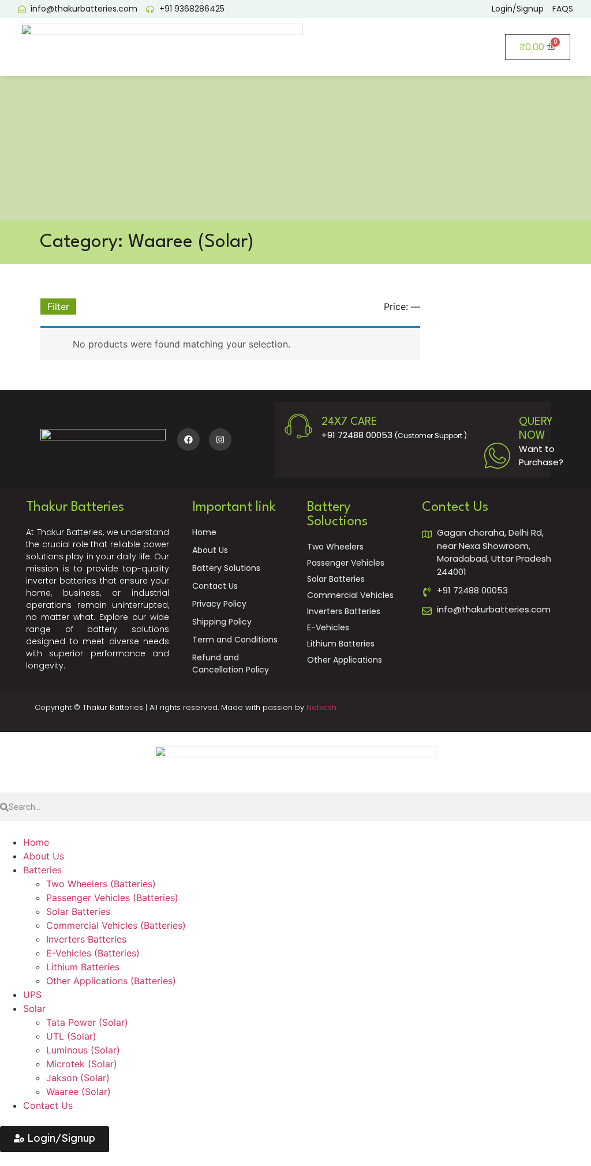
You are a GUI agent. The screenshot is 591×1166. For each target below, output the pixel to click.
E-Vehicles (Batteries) (93, 953)
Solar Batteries (78, 911)
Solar (34, 1008)
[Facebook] (188, 439)
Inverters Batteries (86, 939)
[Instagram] (220, 439)
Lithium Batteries (82, 967)
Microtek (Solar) (81, 1064)
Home (36, 842)
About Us (43, 856)
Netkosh (321, 707)
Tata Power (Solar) (87, 1022)
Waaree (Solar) (78, 1091)
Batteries (42, 870)
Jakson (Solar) (78, 1077)
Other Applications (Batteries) (111, 980)
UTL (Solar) (71, 1036)
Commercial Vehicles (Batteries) (116, 925)
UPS (32, 994)
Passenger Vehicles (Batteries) (112, 897)
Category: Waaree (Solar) (147, 242)
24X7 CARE (349, 422)
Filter (58, 306)
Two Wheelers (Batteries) (101, 884)
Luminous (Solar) (83, 1050)
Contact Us (48, 1105)
